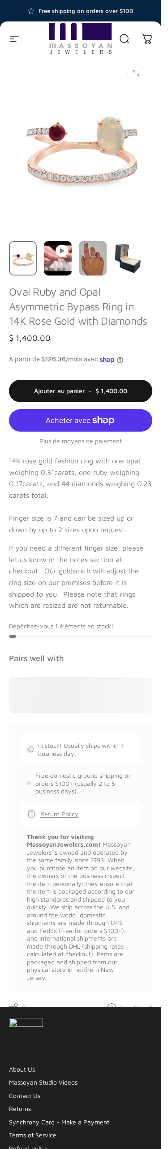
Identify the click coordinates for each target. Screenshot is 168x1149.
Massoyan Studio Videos (43, 1082)
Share (30, 1007)
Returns (20, 1108)
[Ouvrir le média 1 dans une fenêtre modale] (136, 73)
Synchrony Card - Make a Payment (59, 1122)
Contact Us (24, 1095)
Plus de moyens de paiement (80, 441)
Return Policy (59, 814)
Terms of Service (32, 1135)
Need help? (136, 1008)
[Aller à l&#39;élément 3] (93, 258)
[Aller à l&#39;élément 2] (58, 258)
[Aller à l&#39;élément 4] (128, 258)
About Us (22, 1069)
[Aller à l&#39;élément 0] (23, 258)
